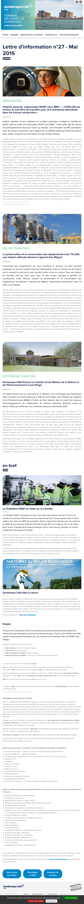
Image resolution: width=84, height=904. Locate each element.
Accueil (5, 35)
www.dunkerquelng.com (69, 35)
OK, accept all (71, 898)
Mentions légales (37, 894)
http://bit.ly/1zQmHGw (27, 615)
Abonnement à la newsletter (32, 35)
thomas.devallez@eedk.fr (58, 859)
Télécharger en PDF (32, 873)
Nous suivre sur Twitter (12, 873)
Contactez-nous (51, 35)
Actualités (14, 35)
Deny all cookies (36, 901)
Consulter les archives (53, 873)
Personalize (51, 901)
